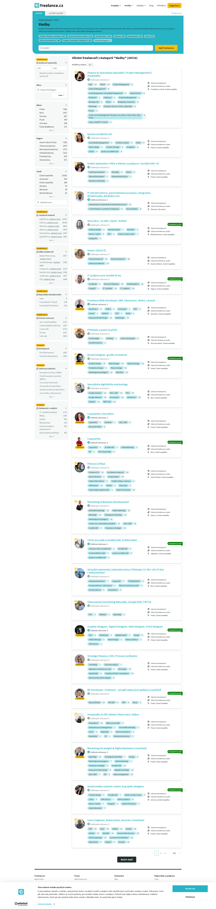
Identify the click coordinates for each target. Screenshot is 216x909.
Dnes (42, 298)
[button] (116, 5)
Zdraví (149, 36)
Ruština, (43, 229)
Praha (42, 109)
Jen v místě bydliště (48, 322)
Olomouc (43, 123)
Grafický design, (46, 262)
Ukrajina (43, 186)
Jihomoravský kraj (47, 146)
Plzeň (42, 119)
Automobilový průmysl (49, 432)
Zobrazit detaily (45, 904)
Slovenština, (45, 233)
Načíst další (127, 859)
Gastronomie (135, 36)
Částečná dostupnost (49, 356)
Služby (42, 419)
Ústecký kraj (45, 160)
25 (90, 65)
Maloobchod (45, 422)
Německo (44, 189)
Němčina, (44, 226)
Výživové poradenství (50, 40)
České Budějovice (47, 126)
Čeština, (43, 222)
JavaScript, (44, 275)
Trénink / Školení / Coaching (52, 36)
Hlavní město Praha (48, 142)
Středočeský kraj (47, 153)
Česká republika (46, 175)
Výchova (120, 36)
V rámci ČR (44, 329)
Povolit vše (190, 889)
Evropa (43, 332)
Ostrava (43, 116)
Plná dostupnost (47, 352)
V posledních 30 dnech (49, 305)
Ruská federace (46, 193)
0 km (60, 95)
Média (42, 415)
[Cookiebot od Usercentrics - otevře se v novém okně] (21, 904)
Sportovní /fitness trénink (80, 36)
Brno (42, 112)
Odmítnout (190, 897)
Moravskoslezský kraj (49, 149)
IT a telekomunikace (48, 412)
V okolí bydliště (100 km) (50, 325)
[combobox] (90, 48)
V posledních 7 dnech (48, 302)
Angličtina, (44, 219)
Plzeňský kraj (45, 156)
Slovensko (44, 179)
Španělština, (45, 236)
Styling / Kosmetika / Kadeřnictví (77, 40)
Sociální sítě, (45, 272)
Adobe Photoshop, (48, 255)
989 (174, 853)
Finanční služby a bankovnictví (47, 427)
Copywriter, (45, 268)
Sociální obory (103, 36)
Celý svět (43, 336)
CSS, (41, 279)
